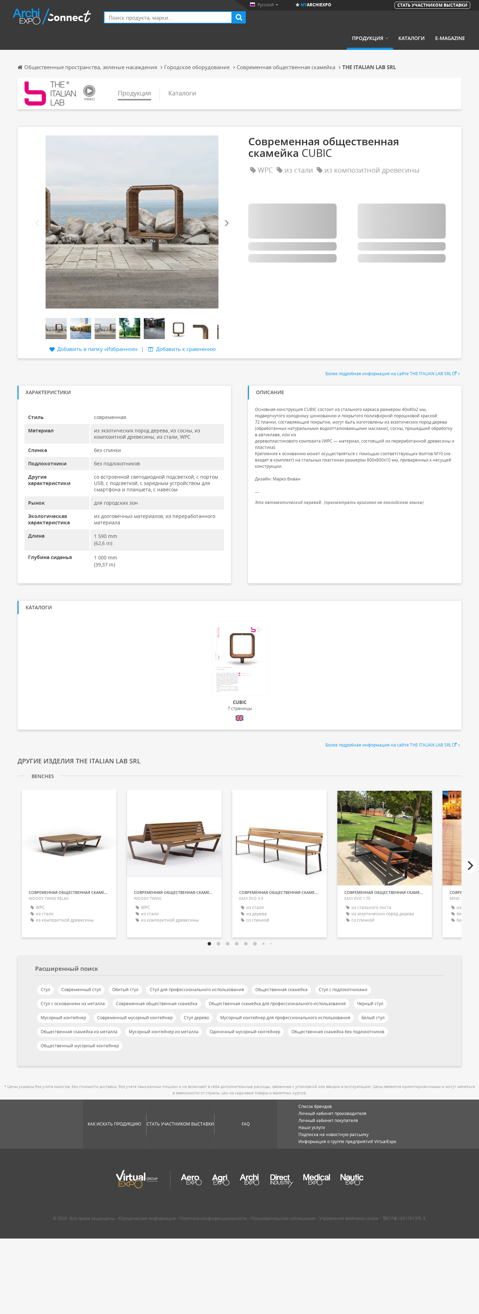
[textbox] (168, 17)
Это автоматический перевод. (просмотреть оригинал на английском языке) (339, 502)
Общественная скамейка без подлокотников (337, 1032)
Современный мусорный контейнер (135, 1018)
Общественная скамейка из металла (79, 1032)
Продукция (367, 38)
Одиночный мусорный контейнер (245, 1032)
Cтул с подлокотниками (343, 990)
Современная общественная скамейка (156, 1004)
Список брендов (315, 1106)
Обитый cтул (125, 990)
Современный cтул (81, 990)
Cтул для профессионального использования (197, 990)
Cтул (45, 990)
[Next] (226, 223)
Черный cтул (370, 1004)
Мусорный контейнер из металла (163, 1032)
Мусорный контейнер (63, 1018)
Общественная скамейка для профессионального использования (277, 1004)
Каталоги (411, 38)
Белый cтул (373, 1018)
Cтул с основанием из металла (73, 1004)
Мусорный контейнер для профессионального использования (285, 1018)
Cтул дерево (196, 1018)
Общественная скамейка (281, 990)
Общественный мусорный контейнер (80, 1046)
